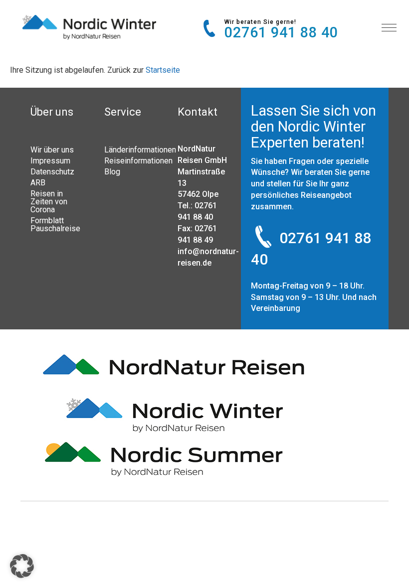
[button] (22, 566)
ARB (37, 182)
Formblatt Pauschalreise (55, 224)
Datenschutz (52, 171)
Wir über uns (52, 149)
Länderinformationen (131, 149)
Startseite (163, 70)
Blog (112, 171)
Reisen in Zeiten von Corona (48, 201)
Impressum (50, 160)
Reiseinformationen (131, 160)
